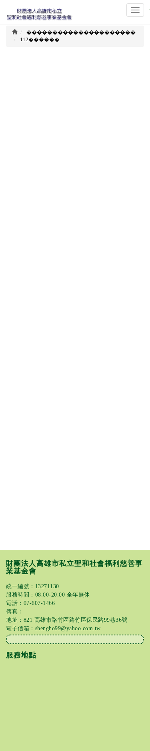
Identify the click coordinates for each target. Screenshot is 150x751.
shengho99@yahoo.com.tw (68, 628)
